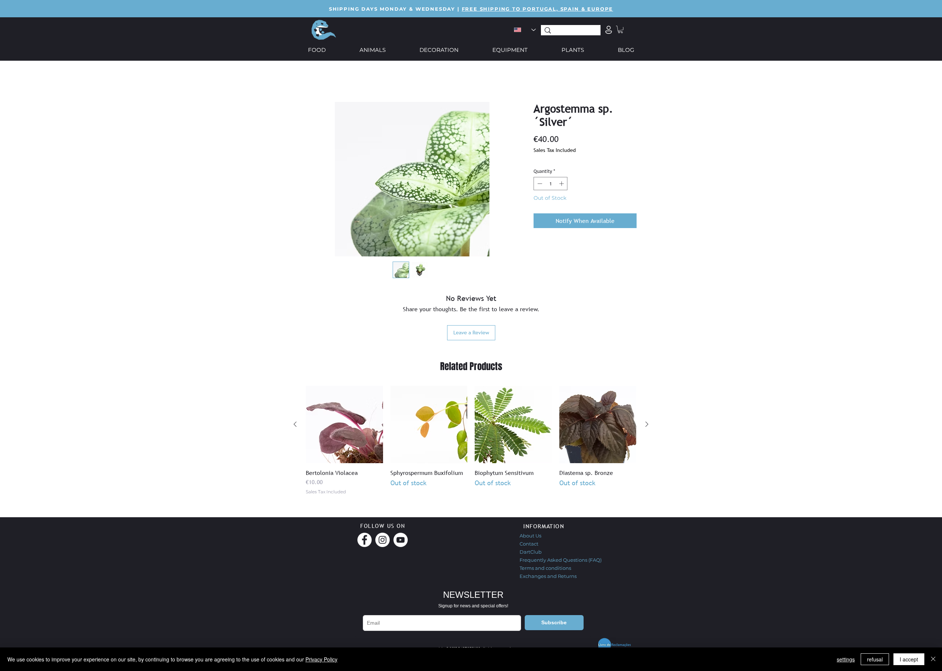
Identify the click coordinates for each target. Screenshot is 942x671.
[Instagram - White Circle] (382, 540)
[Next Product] (646, 424)
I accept (909, 659)
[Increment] (562, 183)
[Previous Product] (295, 424)
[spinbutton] (550, 183)
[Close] (933, 659)
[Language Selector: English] (524, 30)
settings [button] (846, 659)
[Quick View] (344, 424)
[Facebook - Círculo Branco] (364, 540)
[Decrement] (539, 183)
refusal (875, 659)
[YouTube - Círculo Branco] (400, 540)
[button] (620, 29)
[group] (471, 441)
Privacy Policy (321, 659)
